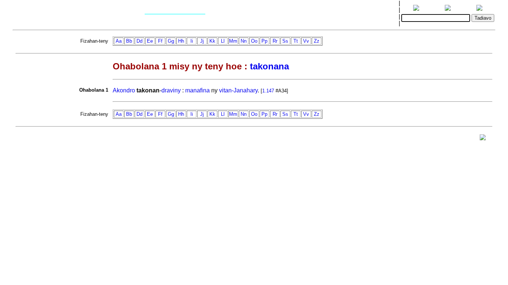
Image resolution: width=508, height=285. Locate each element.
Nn (244, 41)
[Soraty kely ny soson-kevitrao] (483, 139)
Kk (212, 41)
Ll (223, 41)
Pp (264, 41)
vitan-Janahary (238, 90)
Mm (233, 41)
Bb (129, 41)
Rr (275, 41)
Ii (191, 41)
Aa (119, 41)
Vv (306, 41)
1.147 (268, 91)
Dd (139, 41)
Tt (295, 41)
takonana (269, 66)
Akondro (124, 90)
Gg (171, 41)
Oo (254, 41)
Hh (181, 41)
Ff (160, 41)
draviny (171, 90)
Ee (150, 41)
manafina (197, 90)
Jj (202, 41)
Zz (316, 41)
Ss (285, 41)
